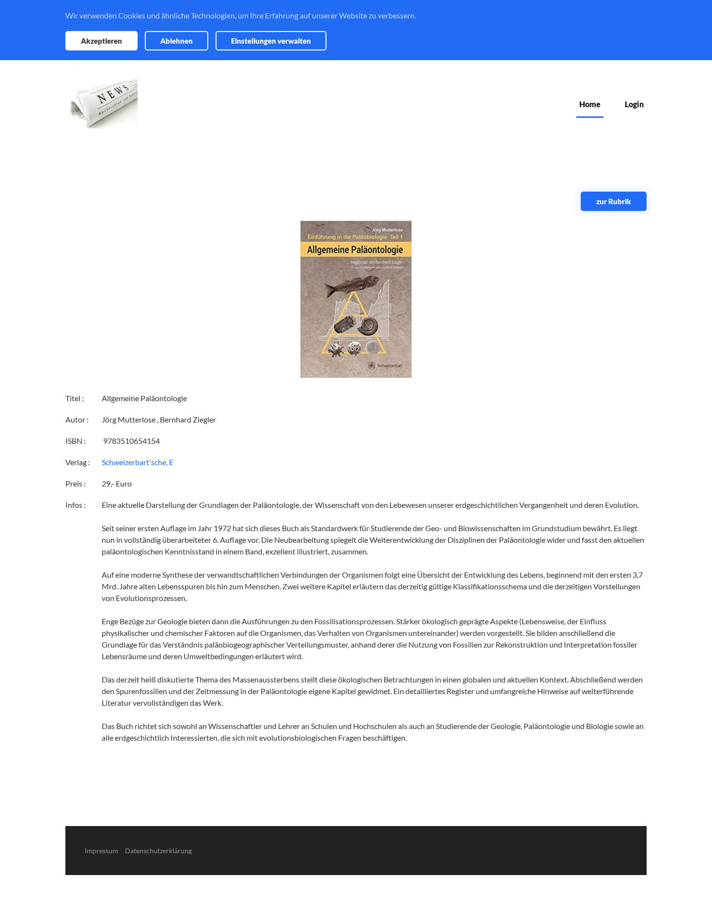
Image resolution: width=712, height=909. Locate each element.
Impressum (101, 850)
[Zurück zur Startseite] (101, 104)
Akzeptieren (101, 40)
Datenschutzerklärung (158, 850)
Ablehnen (176, 40)
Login (634, 104)
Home (590, 104)
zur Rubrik (613, 201)
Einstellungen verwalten (271, 40)
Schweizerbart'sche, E (137, 462)
